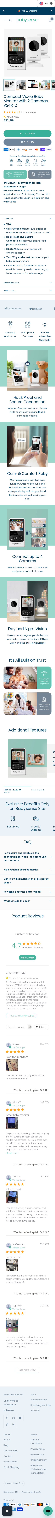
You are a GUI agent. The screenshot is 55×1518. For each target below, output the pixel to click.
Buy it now (27, 142)
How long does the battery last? (22, 891)
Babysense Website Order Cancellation (38, 1469)
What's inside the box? (17, 901)
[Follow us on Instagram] (13, 1418)
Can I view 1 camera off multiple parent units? (26, 880)
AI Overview (13, 116)
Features (8, 218)
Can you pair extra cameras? (21, 869)
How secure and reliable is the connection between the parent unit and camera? (25, 856)
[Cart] (49, 20)
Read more (12, 1153)
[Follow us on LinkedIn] (13, 1424)
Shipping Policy (38, 1459)
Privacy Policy (38, 1448)
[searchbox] (16, 1027)
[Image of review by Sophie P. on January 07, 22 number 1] (12, 1326)
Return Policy (37, 1454)
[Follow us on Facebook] (7, 1418)
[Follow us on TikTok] (7, 1424)
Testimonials (10, 1450)
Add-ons (35, 1410)
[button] (27, 995)
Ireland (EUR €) (12, 1483)
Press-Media (10, 1461)
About (7, 1439)
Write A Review (27, 957)
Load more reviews (27, 1369)
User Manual (10, 291)
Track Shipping (11, 1467)
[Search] (10, 20)
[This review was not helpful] (46, 1090)
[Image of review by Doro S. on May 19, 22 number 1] (12, 1197)
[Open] (7, 1511)
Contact (8, 1456)
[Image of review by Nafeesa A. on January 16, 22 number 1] (12, 1265)
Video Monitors (39, 1399)
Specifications (11, 283)
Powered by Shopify (31, 1492)
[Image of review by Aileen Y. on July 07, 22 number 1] (12, 1123)
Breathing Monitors (41, 1405)
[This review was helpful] (41, 1090)
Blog (6, 1445)
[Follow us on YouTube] (20, 1418)
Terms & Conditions (36, 1441)
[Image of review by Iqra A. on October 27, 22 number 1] (12, 1065)
